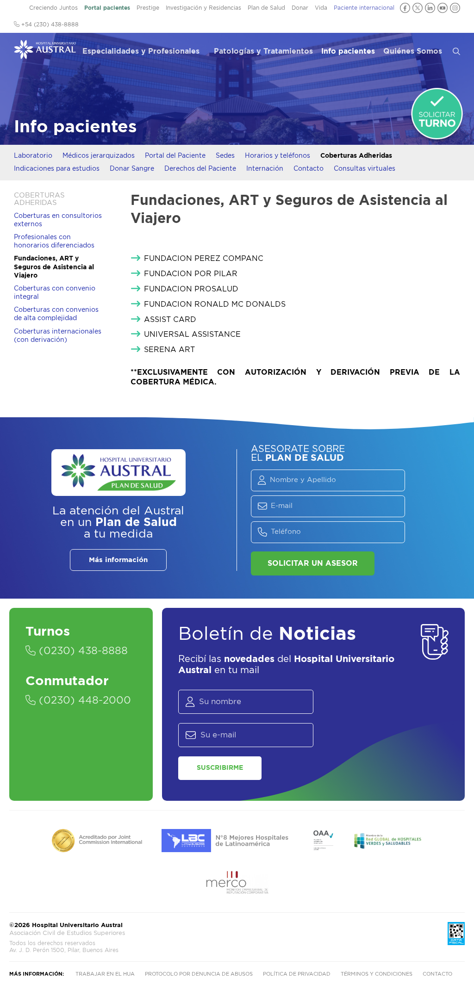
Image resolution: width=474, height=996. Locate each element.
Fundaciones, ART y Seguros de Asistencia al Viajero (54, 266)
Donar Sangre (132, 169)
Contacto (308, 169)
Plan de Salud (266, 8)
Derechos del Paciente (200, 169)
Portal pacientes (107, 8)
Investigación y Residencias (203, 8)
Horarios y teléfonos (277, 156)
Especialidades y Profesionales (141, 51)
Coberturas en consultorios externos (58, 220)
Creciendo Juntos (53, 8)
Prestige (148, 8)
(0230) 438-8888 (82, 651)
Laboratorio (33, 156)
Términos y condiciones (376, 974)
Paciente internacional (364, 8)
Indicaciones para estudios (57, 169)
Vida (321, 8)
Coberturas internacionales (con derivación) (57, 335)
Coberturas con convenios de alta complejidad (56, 314)
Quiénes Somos (412, 51)
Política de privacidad (297, 974)
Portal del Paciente (175, 156)
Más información (118, 560)
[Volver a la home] (45, 54)
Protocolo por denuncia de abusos (199, 974)
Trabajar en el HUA (105, 974)
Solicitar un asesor (313, 563)
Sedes (225, 156)
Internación (264, 169)
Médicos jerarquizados (98, 156)
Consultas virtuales (364, 169)
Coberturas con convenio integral (54, 292)
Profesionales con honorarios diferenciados (54, 241)
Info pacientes (348, 51)
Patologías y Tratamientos (263, 51)
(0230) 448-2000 (83, 700)
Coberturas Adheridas (356, 156)
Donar (300, 8)
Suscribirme (220, 768)
